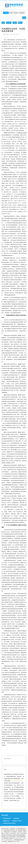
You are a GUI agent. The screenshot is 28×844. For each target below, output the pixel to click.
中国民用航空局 (7, 818)
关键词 (15, 13)
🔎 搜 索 (6, 13)
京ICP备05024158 (18, 838)
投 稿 (5, 769)
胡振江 (20, 22)
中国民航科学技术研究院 (9, 823)
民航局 (14, 22)
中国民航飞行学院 (16, 821)
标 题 (11, 13)
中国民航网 (16, 818)
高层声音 (9, 22)
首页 (3, 22)
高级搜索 (22, 13)
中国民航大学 (6, 821)
